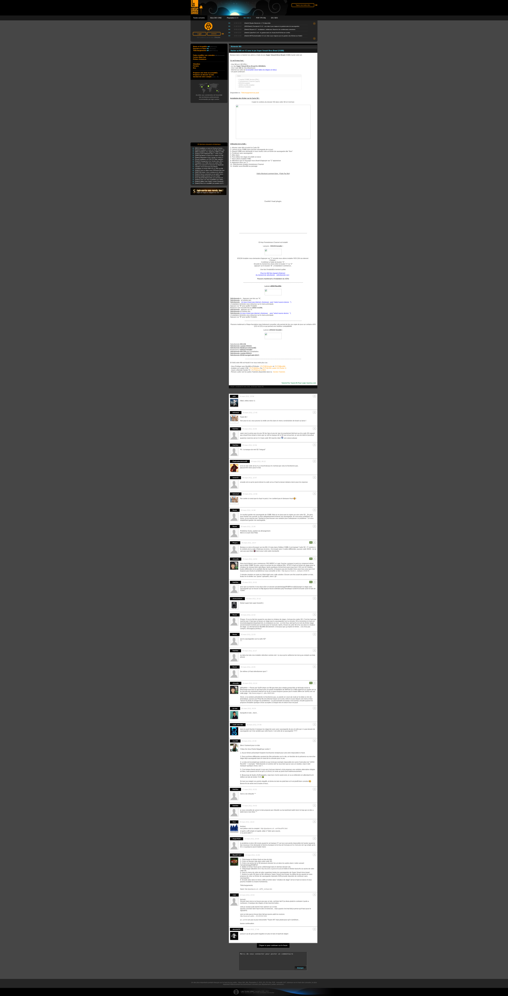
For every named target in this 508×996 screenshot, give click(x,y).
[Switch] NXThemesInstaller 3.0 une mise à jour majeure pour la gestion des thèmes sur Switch (273, 36)
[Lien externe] (273, 138)
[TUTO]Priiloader (266, 366)
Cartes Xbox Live (199, 57)
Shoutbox (196, 64)
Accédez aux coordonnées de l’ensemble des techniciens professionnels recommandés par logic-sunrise (209, 97)
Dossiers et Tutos (204, 48)
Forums (196, 66)
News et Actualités (205, 46)
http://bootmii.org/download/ (271, 869)
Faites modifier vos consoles (208, 55)
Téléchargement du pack (250, 93)
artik (234, 396)
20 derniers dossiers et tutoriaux (209, 144)
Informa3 (236, 412)
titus (234, 822)
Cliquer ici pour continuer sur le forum (273, 945)
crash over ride (238, 724)
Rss (194, 68)
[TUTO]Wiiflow (255, 368)
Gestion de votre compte (206, 77)
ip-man (235, 708)
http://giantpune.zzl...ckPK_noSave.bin (258, 889)
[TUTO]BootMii (280, 366)
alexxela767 (237, 929)
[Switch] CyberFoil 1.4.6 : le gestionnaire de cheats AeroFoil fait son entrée (267, 32)
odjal (234, 895)
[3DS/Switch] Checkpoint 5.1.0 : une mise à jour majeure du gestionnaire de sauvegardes (271, 26)
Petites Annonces (199, 59)
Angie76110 (237, 838)
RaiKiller (235, 429)
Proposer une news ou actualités (205, 73)
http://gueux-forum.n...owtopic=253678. (296, 571)
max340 (235, 741)
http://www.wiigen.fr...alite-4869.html (261, 693)
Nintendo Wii (236, 46)
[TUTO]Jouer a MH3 (258, 370)
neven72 (235, 477)
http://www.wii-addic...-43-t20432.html (253, 916)
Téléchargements (205, 50)
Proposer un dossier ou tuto (203, 75)
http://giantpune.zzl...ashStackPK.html (274, 828)
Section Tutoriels (279, 372)
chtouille (236, 559)
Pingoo (235, 543)
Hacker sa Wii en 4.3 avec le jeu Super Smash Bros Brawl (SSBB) (257, 51)
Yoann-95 (260, 386)
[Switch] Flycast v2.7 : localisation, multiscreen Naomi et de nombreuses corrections (269, 29)
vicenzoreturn (237, 598)
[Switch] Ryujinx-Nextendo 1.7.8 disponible (257, 23)
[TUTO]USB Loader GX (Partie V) (274, 368)
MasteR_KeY (237, 855)
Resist (235, 510)
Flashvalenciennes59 (240, 461)
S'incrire (217, 37)
